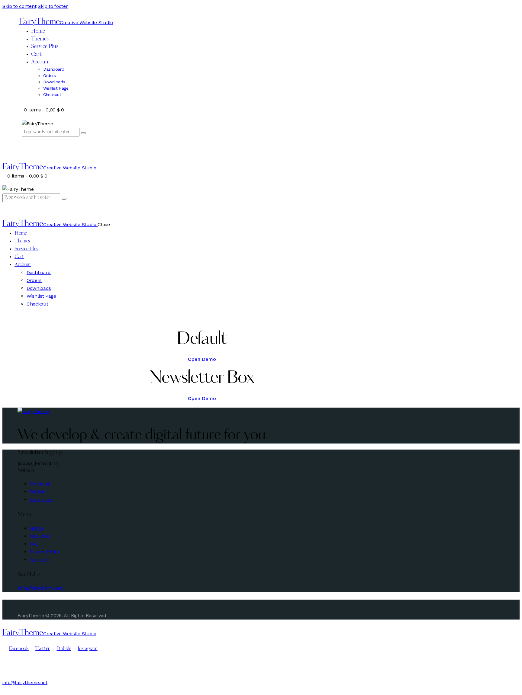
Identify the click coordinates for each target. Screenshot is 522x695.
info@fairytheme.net (40, 588)
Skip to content (19, 6)
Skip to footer (53, 6)
